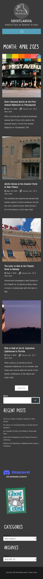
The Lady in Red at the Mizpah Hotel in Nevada (19, 267)
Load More (21, 388)
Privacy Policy (32, 572)
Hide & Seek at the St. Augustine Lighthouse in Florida (19, 350)
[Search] (35, 400)
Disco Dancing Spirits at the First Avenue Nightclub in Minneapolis (20, 103)
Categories (7, 535)
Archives (6, 556)
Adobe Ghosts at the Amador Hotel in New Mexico (20, 185)
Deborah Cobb (27, 109)
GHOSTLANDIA (21, 21)
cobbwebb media (22, 572)
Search (5, 396)
